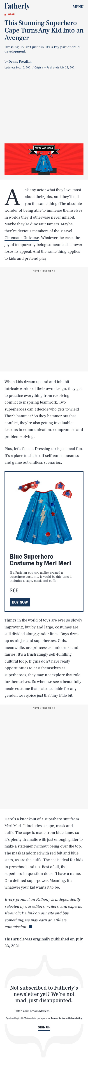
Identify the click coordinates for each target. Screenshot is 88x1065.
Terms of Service (58, 1018)
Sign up (44, 1027)
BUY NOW (20, 602)
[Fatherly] (17, 6)
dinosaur (38, 224)
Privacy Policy (75, 1018)
